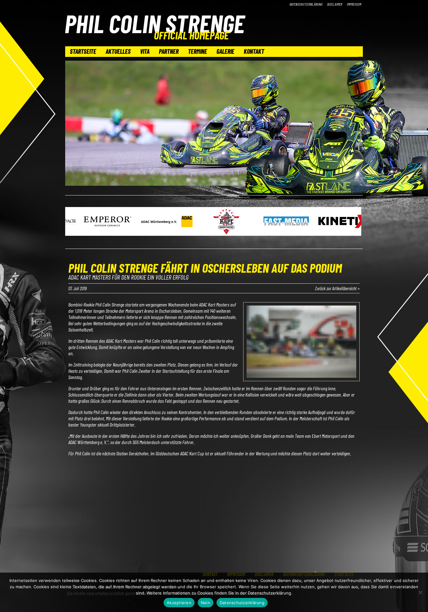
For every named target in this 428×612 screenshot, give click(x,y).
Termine (197, 51)
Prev (73, 222)
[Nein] (420, 592)
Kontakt (254, 51)
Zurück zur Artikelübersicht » (337, 288)
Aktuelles (118, 51)
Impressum (354, 4)
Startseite (83, 51)
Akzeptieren (179, 602)
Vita (144, 51)
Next (355, 222)
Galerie (225, 51)
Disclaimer (334, 4)
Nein (205, 602)
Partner (169, 51)
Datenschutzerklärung (306, 4)
